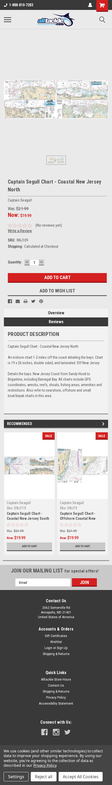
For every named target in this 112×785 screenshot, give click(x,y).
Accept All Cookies (80, 777)
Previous (97, 424)
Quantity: (15, 262)
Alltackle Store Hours (56, 679)
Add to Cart (29, 546)
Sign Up (62, 648)
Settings (16, 777)
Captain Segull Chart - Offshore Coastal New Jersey (78, 518)
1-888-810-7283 (21, 5)
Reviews (56, 321)
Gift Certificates (56, 636)
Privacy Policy (56, 697)
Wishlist (56, 642)
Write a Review (20, 231)
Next (104, 424)
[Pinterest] (41, 301)
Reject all (43, 777)
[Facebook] (10, 301)
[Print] (25, 301)
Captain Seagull (19, 503)
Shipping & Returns (56, 654)
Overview (56, 312)
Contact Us (56, 685)
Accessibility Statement (56, 703)
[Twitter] (33, 301)
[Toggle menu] (7, 19)
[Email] (18, 301)
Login (48, 648)
